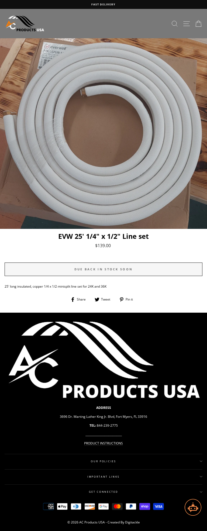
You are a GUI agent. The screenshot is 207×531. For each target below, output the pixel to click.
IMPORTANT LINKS (103, 476)
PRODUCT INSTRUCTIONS (103, 443)
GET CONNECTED (103, 492)
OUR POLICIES (103, 461)
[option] (103, 4)
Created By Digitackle (124, 522)
